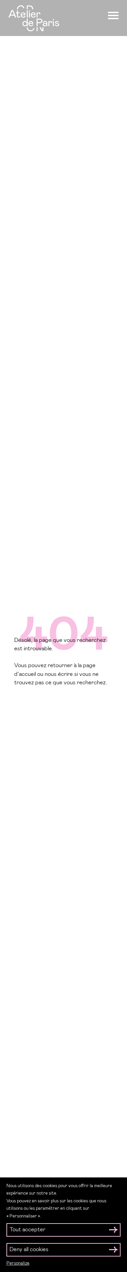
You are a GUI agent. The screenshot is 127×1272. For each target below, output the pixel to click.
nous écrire (59, 674)
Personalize (17, 1263)
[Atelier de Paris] (33, 19)
